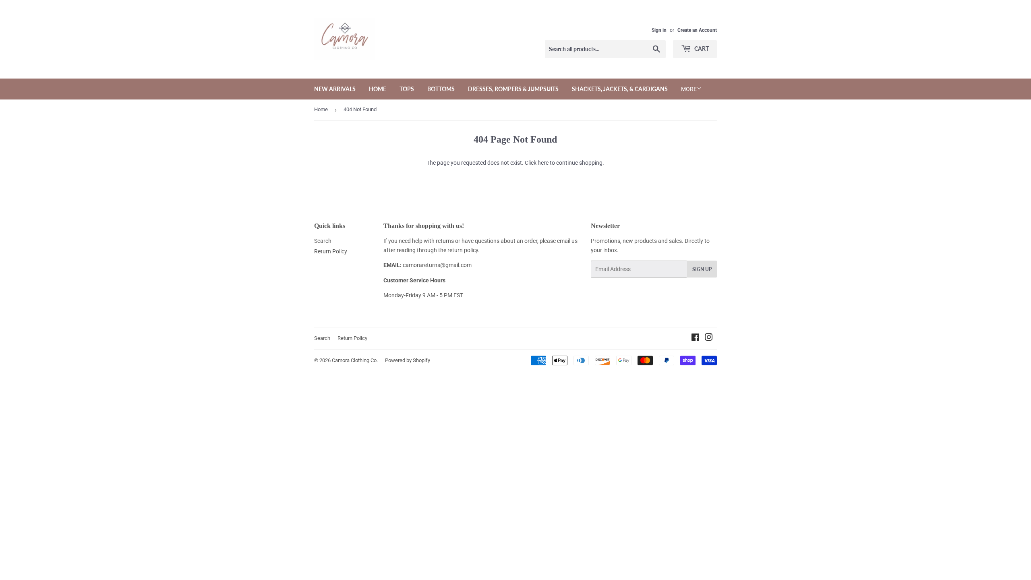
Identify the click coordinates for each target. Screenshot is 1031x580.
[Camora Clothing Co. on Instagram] (709, 338)
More (689, 89)
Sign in (659, 30)
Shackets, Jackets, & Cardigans (620, 88)
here (543, 163)
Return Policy (330, 251)
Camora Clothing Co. (355, 360)
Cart (701, 48)
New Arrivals (335, 88)
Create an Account (697, 30)
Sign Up (702, 269)
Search (322, 241)
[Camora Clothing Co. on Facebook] (695, 338)
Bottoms (441, 88)
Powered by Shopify (407, 360)
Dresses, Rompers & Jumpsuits (513, 88)
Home (377, 88)
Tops (407, 88)
